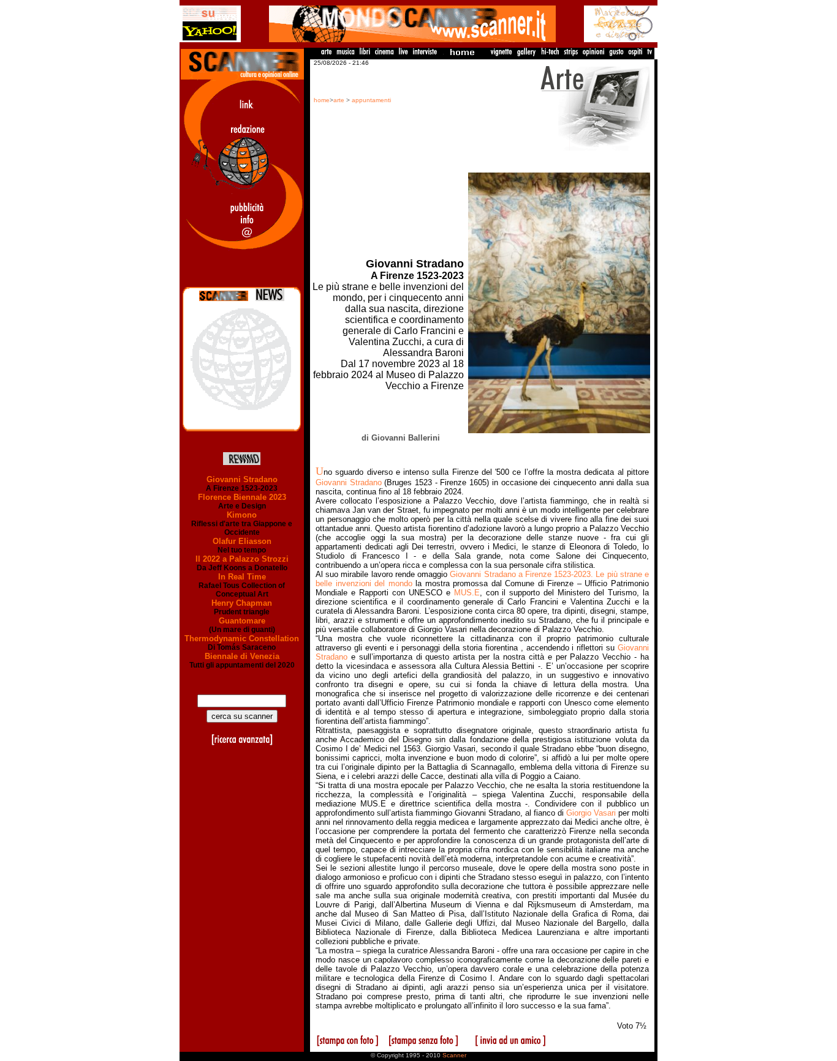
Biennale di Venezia (242, 656)
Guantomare (242, 620)
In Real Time (242, 576)
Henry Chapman (241, 603)
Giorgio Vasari (591, 812)
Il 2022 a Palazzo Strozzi (242, 559)
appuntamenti (371, 100)
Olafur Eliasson (242, 541)
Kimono (242, 514)
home (322, 100)
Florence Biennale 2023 (242, 497)
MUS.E (467, 592)
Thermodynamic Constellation (241, 638)
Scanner (454, 1055)
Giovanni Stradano (242, 479)
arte (338, 100)
